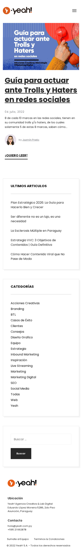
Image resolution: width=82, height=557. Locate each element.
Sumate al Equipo (18, 539)
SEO (14, 383)
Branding (17, 309)
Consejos (17, 331)
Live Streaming (22, 366)
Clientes (17, 326)
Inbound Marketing (25, 354)
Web (14, 400)
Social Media (20, 388)
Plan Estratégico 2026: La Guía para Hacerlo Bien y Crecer (37, 204)
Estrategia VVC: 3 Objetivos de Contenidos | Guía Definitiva (33, 242)
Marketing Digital (23, 377)
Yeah (14, 405)
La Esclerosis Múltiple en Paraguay (36, 230)
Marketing (18, 371)
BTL (13, 314)
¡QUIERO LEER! (16, 155)
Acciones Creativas (25, 303)
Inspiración (19, 360)
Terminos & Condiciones (49, 539)
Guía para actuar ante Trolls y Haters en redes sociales (41, 90)
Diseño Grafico (22, 337)
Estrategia (18, 349)
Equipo (16, 343)
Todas (15, 394)
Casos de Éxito (21, 320)
